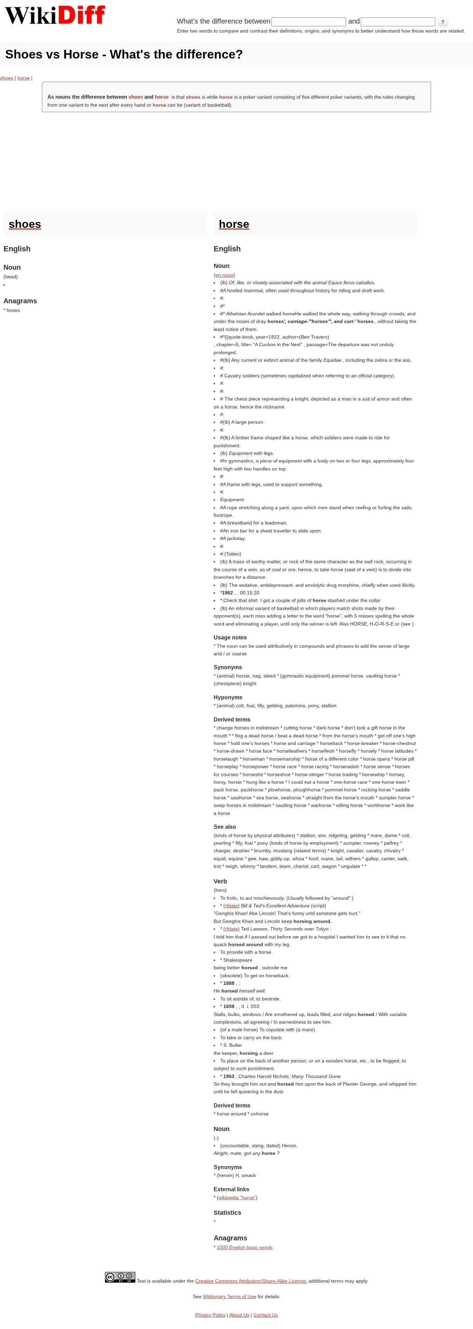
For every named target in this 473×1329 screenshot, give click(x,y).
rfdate (231, 905)
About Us (239, 1315)
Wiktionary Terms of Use (229, 1296)
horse (23, 78)
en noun (224, 275)
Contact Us (265, 1315)
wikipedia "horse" (237, 1197)
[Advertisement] (236, 160)
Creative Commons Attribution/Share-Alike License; (251, 1281)
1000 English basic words (245, 1247)
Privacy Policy (210, 1315)
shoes (6, 78)
